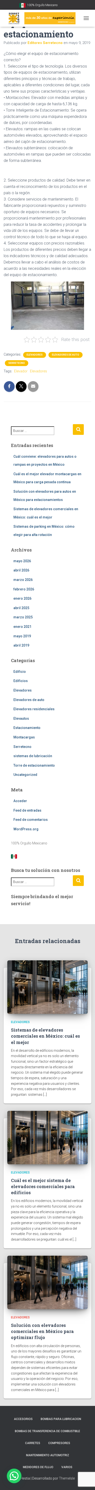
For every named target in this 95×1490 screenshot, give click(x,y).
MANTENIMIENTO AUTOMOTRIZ (47, 1455)
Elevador (21, 371)
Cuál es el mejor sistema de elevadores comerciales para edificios (43, 1186)
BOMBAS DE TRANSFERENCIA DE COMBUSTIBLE (47, 1431)
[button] (14, 1476)
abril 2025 (21, 608)
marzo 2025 (23, 617)
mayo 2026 (22, 561)
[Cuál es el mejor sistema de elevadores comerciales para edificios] (47, 1137)
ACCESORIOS (23, 1419)
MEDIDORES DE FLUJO (38, 1467)
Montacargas (24, 737)
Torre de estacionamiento (34, 765)
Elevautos (21, 718)
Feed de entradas (27, 810)
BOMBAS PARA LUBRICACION (61, 1419)
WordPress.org (25, 829)
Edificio (19, 672)
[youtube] (62, 5)
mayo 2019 (22, 636)
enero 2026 (22, 598)
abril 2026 (21, 570)
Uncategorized (25, 775)
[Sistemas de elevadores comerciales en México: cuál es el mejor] (47, 987)
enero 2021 (22, 627)
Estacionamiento (26, 728)
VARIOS (66, 1467)
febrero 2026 (23, 589)
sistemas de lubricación (32, 756)
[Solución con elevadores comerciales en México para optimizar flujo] (47, 1282)
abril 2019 (21, 645)
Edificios (20, 681)
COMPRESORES (59, 1443)
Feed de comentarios (30, 820)
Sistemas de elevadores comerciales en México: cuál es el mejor (45, 1036)
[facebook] (68, 5)
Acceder (20, 801)
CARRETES (32, 1443)
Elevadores (35, 354)
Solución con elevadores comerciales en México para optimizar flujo (42, 1331)
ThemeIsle (67, 1478)
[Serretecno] (41, 18)
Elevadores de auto (65, 354)
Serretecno (16, 363)
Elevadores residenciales (34, 709)
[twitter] (74, 5)
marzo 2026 (23, 580)
